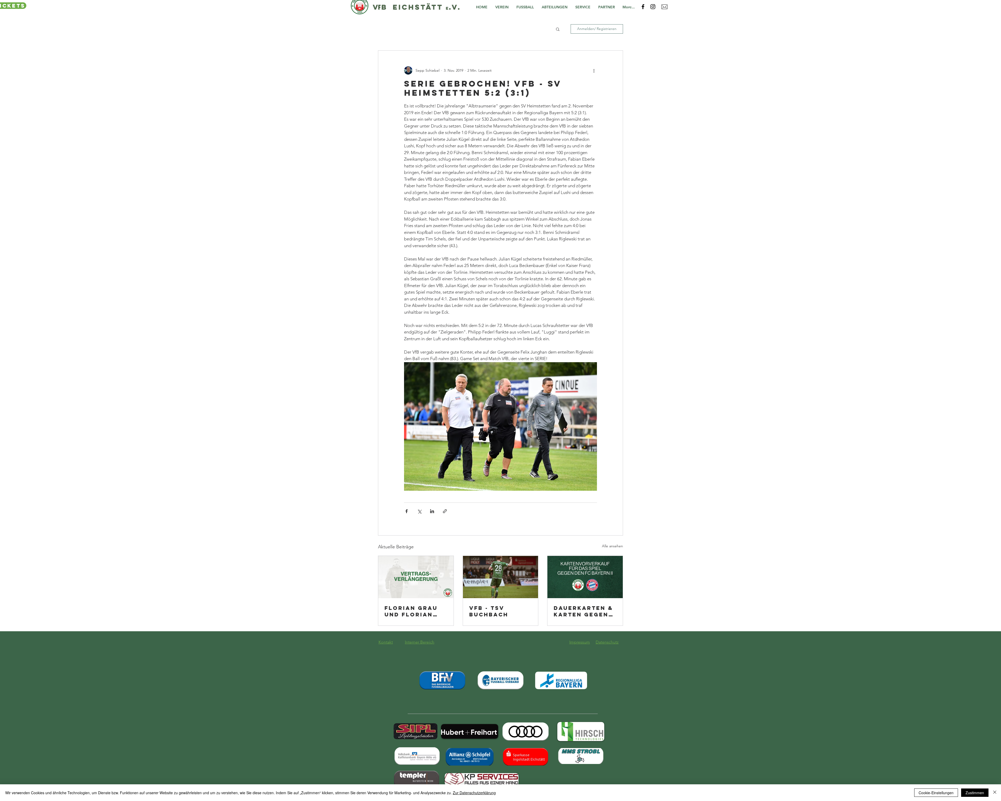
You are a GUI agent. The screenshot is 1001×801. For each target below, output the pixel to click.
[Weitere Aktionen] (594, 70)
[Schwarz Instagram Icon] (653, 6)
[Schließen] (995, 792)
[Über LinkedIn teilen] (432, 511)
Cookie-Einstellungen (936, 792)
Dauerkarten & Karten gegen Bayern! (583, 611)
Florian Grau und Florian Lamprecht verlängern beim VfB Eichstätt (411, 611)
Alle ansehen (612, 546)
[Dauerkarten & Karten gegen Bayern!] (585, 577)
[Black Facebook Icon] (643, 6)
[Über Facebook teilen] (406, 511)
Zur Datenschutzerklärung (474, 792)
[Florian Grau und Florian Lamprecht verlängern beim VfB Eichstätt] (416, 577)
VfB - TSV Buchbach (488, 611)
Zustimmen (975, 792)
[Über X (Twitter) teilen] (419, 511)
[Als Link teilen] (444, 511)
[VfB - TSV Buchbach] (500, 577)
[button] (503, 7)
